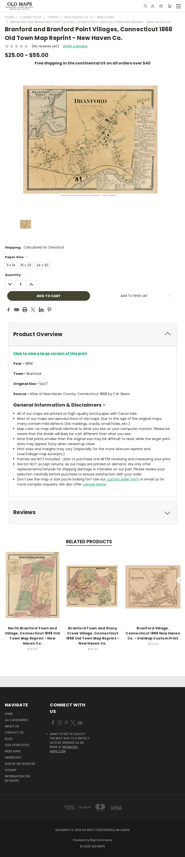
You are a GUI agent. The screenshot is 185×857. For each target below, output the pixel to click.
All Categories (16, 720)
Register (28, 764)
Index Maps (13, 751)
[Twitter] (33, 309)
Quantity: (13, 275)
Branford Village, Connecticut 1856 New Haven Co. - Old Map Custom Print (153, 633)
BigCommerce (101, 840)
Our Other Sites (17, 745)
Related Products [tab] (89, 541)
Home (9, 714)
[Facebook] (8, 309)
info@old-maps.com (64, 749)
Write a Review (75, 46)
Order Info (13, 757)
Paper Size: (16, 257)
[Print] (24, 309)
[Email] (16, 309)
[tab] (92, 334)
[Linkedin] (41, 309)
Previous (5, 580)
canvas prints (94, 484)
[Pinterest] (49, 309)
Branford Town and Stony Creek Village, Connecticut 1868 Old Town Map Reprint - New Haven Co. (92, 636)
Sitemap (10, 770)
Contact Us (14, 732)
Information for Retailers (17, 778)
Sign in (10, 764)
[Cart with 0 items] (169, 6)
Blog (9, 739)
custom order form (122, 479)
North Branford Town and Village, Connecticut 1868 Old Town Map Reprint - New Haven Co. (32, 636)
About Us (12, 726)
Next (180, 580)
